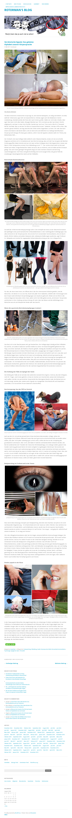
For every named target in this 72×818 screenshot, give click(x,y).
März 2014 (59, 750)
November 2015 (18, 745)
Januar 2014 (16, 752)
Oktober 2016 (7, 743)
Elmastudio (33, 813)
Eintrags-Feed (14, 762)
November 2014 (54, 748)
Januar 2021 (14, 730)
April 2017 (19, 741)
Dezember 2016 (51, 741)
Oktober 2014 (7, 750)
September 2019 (50, 732)
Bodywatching (27, 649)
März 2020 (7, 732)
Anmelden (6, 762)
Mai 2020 (50, 730)
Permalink (22, 650)
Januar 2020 (23, 732)
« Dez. (5, 806)
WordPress (17, 813)
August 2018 (26, 736)
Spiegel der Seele (15, 650)
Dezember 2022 (8, 728)
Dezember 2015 (8, 745)
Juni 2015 (59, 745)
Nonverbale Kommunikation (59, 649)
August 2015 (46, 745)
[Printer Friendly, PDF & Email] (10, 645)
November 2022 (18, 728)
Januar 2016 (61, 743)
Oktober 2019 (40, 732)
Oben (5, 814)
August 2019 (59, 732)
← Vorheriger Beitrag (11, 663)
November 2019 (32, 732)
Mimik (49, 649)
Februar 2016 (53, 743)
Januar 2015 (36, 748)
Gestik (38, 649)
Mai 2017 (13, 741)
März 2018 (59, 736)
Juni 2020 (44, 730)
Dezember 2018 (51, 734)
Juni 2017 (6, 741)
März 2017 (26, 741)
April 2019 (19, 734)
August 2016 (26, 743)
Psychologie (7, 650)
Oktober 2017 (35, 739)
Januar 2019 (42, 734)
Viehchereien (45, 4)
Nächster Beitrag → (61, 663)
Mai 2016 (45, 743)
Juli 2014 (33, 750)
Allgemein (14, 781)
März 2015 (20, 748)
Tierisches (37, 781)
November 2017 (26, 739)
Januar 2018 (7, 739)
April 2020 (57, 730)
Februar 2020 (14, 732)
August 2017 (53, 739)
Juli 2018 (33, 736)
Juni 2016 (39, 743)
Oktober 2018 (7, 736)
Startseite (9, 4)
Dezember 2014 (45, 748)
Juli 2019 (6, 734)
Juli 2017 (60, 739)
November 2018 (60, 734)
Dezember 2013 (25, 752)
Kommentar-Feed (24, 762)
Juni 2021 (6, 730)
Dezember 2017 (16, 739)
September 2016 (17, 743)
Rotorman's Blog (18, 10)
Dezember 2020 (22, 730)
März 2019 (26, 734)
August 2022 (46, 728)
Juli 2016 (33, 743)
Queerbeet (36, 4)
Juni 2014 (39, 750)
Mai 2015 (6, 748)
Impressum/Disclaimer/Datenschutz (15, 7)
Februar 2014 (7, 752)
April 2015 (13, 748)
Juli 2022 (53, 728)
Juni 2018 (39, 736)
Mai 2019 (12, 734)
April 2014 (52, 750)
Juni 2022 (59, 728)
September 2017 (44, 739)
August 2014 (26, 750)
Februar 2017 (34, 741)
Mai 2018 (45, 736)
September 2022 (37, 728)
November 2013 (34, 752)
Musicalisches (27, 4)
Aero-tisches (17, 4)
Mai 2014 (45, 750)
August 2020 (31, 730)
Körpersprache (44, 649)
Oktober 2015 (27, 745)
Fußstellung (34, 649)
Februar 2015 (28, 748)
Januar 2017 (42, 741)
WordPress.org (34, 762)
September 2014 (17, 750)
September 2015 (37, 745)
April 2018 (52, 736)
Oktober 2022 (27, 728)
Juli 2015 (53, 745)
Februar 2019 (34, 734)
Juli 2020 (38, 730)
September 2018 (17, 736)
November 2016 (61, 741)
